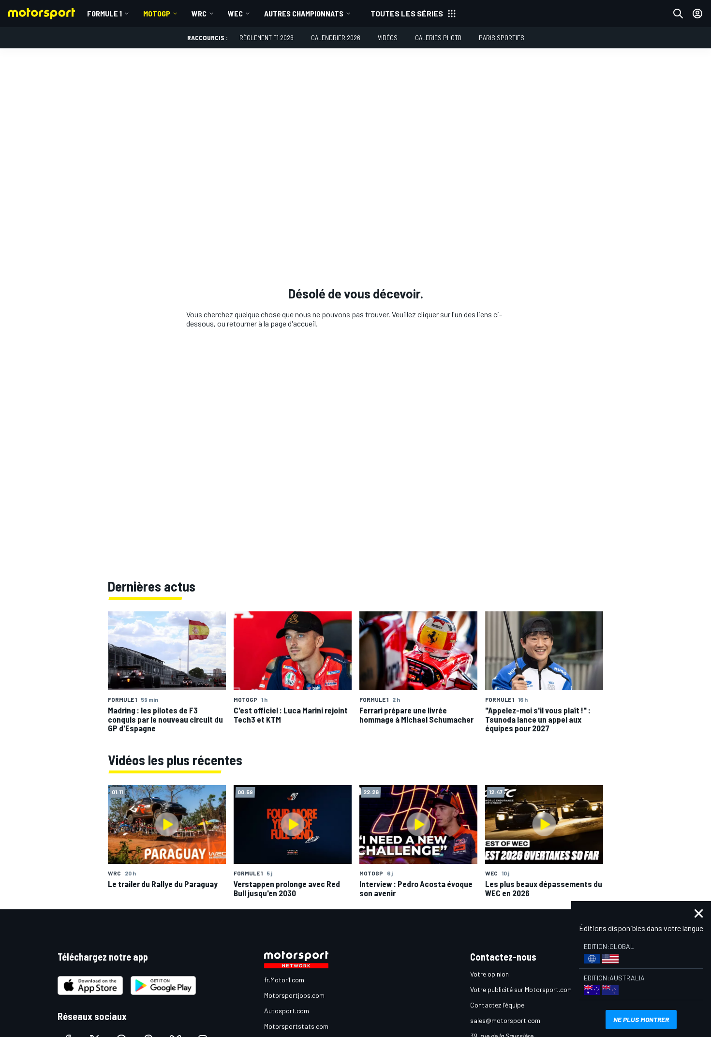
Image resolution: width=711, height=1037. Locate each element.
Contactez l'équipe (497, 1005)
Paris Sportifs (501, 37)
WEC (235, 13)
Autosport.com (286, 1011)
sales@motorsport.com (505, 1020)
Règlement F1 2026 (266, 37)
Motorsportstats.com (296, 1026)
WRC (199, 13)
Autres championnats (303, 13)
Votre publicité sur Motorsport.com (521, 989)
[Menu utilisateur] (697, 13)
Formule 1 (104, 13)
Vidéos (388, 37)
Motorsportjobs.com (294, 995)
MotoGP (156, 13)
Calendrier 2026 (335, 37)
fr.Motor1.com (284, 980)
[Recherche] (678, 13)
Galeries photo (438, 37)
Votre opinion (489, 974)
